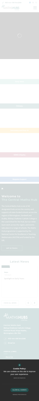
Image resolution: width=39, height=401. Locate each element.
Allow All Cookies (19, 390)
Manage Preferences (19, 394)
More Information (19, 378)
